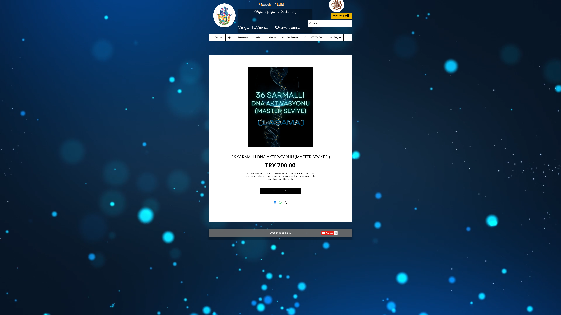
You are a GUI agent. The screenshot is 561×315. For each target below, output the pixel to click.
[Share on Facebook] (275, 203)
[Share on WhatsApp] (280, 203)
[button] (346, 15)
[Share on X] (286, 203)
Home (212, 56)
